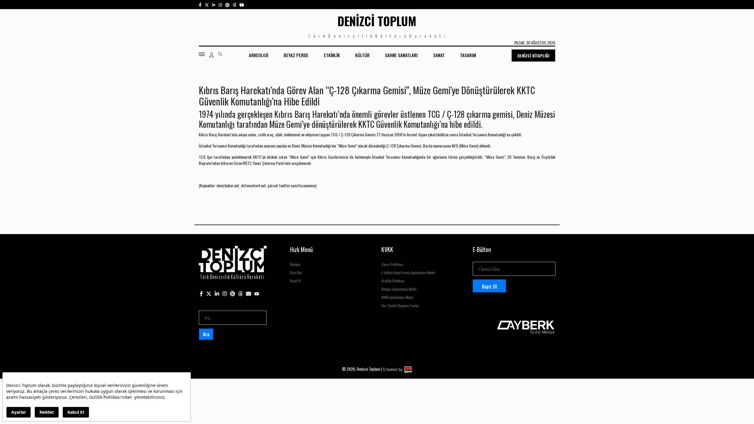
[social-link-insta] (213, 4)
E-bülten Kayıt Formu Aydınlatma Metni (408, 272)
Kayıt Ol (295, 280)
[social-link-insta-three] (227, 4)
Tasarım (468, 55)
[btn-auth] (211, 54)
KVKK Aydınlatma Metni (397, 297)
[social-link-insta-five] (241, 4)
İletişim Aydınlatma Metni (398, 289)
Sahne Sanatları (401, 55)
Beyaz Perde (296, 55)
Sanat (439, 55)
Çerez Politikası (392, 264)
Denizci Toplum (377, 21)
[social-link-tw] (207, 4)
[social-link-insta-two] (220, 4)
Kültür (362, 55)
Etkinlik (332, 55)
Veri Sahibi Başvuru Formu (400, 305)
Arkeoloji (258, 55)
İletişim (295, 264)
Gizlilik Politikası (393, 280)
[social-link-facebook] (200, 4)
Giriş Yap (296, 272)
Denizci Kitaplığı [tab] (533, 55)
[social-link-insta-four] (234, 4)
